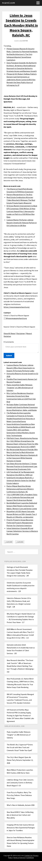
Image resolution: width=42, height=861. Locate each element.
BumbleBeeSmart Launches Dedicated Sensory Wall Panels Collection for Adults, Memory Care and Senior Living (22, 506)
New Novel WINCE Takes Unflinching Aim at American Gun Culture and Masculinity (20, 815)
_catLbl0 (8, 542)
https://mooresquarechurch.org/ (17, 307)
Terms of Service (19, 858)
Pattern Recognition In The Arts (19, 194)
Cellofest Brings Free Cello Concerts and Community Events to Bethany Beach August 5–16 (20, 783)
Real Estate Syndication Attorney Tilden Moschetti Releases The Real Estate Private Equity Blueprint (21, 200)
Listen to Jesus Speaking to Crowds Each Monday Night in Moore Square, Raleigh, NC (21, 25)
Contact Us (28, 855)
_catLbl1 (19, 542)
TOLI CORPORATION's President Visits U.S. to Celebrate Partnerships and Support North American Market (22, 497)
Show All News (9, 333)
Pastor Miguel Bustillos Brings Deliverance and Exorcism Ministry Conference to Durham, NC (20, 489)
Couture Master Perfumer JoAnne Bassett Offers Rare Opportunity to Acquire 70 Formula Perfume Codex (21, 368)
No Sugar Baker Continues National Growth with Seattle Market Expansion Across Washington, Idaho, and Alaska (22, 407)
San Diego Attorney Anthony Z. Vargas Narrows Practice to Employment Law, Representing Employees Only (22, 466)
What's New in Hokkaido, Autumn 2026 (20, 805)
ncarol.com (8, 2)
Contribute (30, 858)
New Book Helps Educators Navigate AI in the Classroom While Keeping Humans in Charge (22, 458)
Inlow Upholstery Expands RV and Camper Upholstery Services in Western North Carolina (22, 531)
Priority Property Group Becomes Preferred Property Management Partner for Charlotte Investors (20, 523)
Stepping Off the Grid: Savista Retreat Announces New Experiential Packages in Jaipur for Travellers (21, 828)
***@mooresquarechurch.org (15, 318)
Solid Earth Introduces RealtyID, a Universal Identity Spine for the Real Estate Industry (21, 480)
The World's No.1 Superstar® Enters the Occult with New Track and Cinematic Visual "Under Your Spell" (20, 747)
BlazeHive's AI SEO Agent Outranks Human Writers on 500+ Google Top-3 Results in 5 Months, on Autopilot (22, 514)
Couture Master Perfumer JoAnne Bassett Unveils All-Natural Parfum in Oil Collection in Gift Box (22, 223)
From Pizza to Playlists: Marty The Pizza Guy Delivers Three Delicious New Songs (19, 795)
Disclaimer (20, 333)
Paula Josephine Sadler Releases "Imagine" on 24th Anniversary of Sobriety (20, 388)
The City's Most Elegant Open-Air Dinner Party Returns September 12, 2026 (20, 760)
